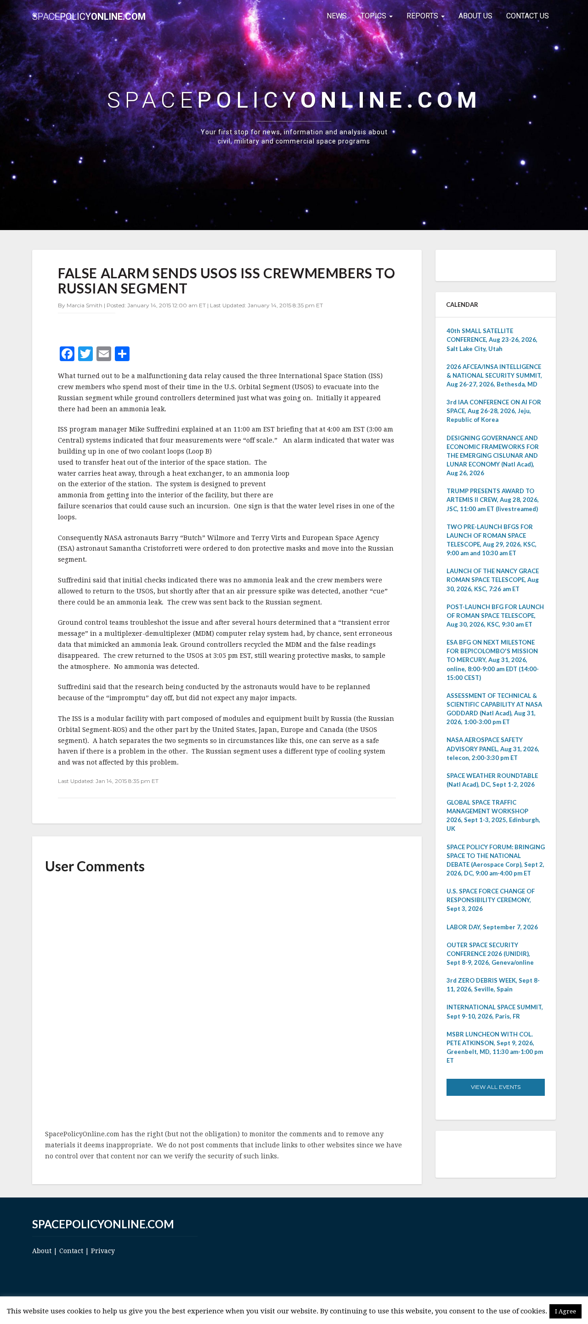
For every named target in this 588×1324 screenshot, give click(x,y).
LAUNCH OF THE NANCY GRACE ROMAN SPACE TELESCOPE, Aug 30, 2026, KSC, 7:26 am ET (493, 579)
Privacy (103, 1251)
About (41, 1251)
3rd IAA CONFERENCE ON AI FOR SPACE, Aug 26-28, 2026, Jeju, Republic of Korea (494, 410)
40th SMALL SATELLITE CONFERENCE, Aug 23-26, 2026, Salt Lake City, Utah (492, 339)
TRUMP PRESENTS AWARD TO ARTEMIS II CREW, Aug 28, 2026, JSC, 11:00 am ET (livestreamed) (493, 499)
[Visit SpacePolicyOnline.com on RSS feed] (506, 1154)
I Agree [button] (565, 1311)
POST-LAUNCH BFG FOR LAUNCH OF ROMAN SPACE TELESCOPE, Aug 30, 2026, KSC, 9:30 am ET (495, 615)
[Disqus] (227, 1002)
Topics (374, 16)
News (337, 16)
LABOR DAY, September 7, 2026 (492, 927)
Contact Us (527, 16)
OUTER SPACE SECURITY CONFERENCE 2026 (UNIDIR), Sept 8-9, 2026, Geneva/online (490, 953)
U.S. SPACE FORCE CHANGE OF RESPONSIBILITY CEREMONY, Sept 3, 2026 (491, 899)
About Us (475, 16)
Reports (423, 16)
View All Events (495, 1086)
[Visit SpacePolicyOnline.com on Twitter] (480, 1154)
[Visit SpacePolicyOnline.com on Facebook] (493, 1154)
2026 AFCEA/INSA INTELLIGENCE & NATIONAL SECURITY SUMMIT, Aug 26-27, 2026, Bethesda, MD (494, 375)
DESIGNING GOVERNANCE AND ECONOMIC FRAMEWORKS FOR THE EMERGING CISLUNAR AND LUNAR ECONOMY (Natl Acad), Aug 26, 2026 (493, 455)
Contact (71, 1251)
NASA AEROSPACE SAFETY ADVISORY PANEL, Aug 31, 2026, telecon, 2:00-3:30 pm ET (493, 748)
